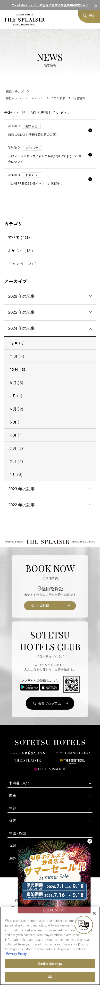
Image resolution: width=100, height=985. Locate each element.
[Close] (94, 913)
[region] (50, 946)
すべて (19, 237)
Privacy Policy (16, 953)
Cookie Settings (50, 963)
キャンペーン (23, 263)
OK (50, 976)
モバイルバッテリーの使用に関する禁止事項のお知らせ (50, 5)
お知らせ (20, 250)
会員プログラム (49, 703)
